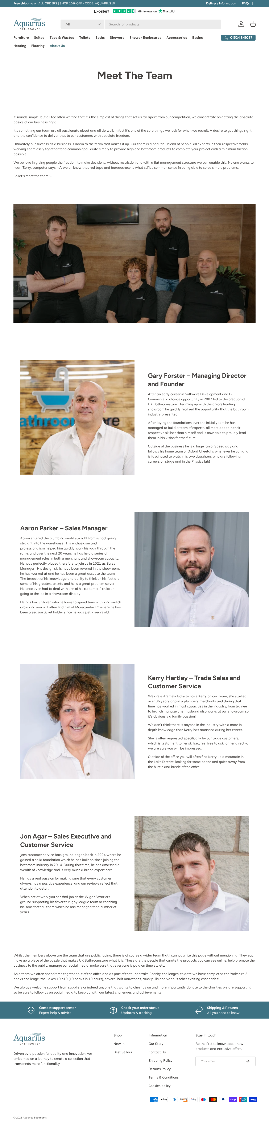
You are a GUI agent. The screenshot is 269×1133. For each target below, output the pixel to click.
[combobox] (141, 24)
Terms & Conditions (164, 1077)
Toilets (84, 37)
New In (118, 1043)
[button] (253, 24)
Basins (197, 37)
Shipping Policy (161, 1060)
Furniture (21, 37)
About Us (57, 46)
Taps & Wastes (62, 37)
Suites (39, 37)
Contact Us (157, 1052)
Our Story (156, 1043)
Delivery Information (221, 3)
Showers (117, 37)
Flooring (38, 46)
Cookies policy (160, 1086)
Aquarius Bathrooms (35, 1117)
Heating (19, 46)
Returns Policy (160, 1069)
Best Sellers (122, 1052)
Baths (100, 37)
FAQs (246, 3)
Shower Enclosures (145, 37)
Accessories (176, 37)
